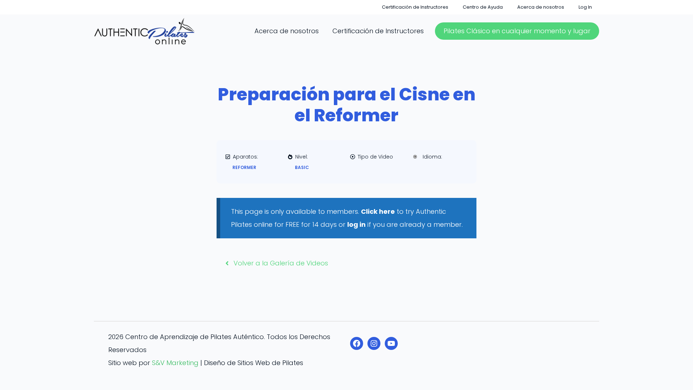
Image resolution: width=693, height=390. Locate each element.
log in (356, 224)
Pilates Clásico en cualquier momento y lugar (517, 30)
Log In (585, 7)
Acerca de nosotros (540, 7)
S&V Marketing (175, 362)
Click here (378, 211)
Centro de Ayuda (483, 7)
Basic (302, 167)
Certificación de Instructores (415, 7)
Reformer (244, 167)
